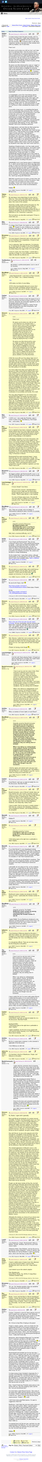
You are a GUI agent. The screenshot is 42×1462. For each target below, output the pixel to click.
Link (10, 280)
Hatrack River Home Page (24, 1452)
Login (8, 26)
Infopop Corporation (23, 1459)
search (29, 18)
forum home (37, 18)
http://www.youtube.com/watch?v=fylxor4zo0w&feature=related (18, 586)
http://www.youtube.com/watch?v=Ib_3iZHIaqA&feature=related (18, 592)
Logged (30, 190)
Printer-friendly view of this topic (4, 1446)
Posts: (12, 190)
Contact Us (13, 1452)
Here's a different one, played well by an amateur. (24, 558)
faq (33, 18)
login (26, 18)
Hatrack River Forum (17, 25)
